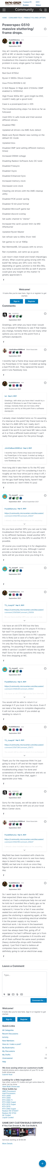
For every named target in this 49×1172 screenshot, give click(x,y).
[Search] (41, 10)
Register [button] (31, 301)
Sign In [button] (16, 301)
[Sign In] (45, 10)
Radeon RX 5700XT (10, 1111)
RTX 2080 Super (9, 1102)
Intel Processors (8, 1093)
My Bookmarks (24, 1048)
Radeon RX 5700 (9, 1113)
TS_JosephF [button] (13, 495)
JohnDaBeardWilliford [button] (17, 349)
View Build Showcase (11, 1086)
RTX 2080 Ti (7, 1100)
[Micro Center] (24, 10)
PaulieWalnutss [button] (14, 40)
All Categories (8, 1030)
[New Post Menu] (42, 1163)
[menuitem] (9, 994)
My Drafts (24, 1055)
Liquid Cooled (8, 1117)
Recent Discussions (10, 1034)
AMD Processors (9, 1091)
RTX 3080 (6, 1098)
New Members (8, 1041)
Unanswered (24, 1058)
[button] (45, 29)
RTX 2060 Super (9, 1109)
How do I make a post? (11, 1044)
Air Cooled (6, 1115)
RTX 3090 (6, 1095)
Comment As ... (38, 1000)
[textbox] (24, 975)
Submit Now (7, 1074)
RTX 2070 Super (9, 1104)
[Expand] (24, 524)
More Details (7, 1143)
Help (4, 1062)
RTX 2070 (6, 1106)
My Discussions (8, 1051)
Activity (5, 1037)
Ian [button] (10, 313)
